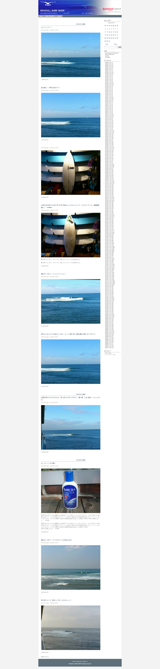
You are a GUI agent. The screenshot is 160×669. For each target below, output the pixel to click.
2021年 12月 (108, 114)
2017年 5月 (108, 190)
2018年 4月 (108, 175)
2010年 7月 (108, 304)
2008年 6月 (108, 339)
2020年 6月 (108, 139)
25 (111, 38)
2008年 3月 (108, 343)
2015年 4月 (108, 225)
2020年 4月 (108, 142)
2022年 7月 (108, 104)
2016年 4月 (108, 208)
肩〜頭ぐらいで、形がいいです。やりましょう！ (56, 600)
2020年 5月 (108, 140)
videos (59, 16)
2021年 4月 (108, 125)
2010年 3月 (108, 310)
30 (107, 41)
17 (109, 35)
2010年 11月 (108, 299)
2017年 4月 (108, 192)
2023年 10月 (108, 85)
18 (111, 35)
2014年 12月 (108, 231)
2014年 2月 (108, 245)
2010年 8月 (108, 303)
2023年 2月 (108, 94)
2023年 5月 (108, 90)
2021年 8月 (108, 119)
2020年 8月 (108, 136)
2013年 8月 (108, 253)
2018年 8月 (108, 169)
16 (107, 35)
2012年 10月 (108, 267)
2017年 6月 (108, 189)
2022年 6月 (108, 105)
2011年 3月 (108, 293)
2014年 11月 (108, 232)
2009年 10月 (108, 317)
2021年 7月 (108, 121)
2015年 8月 (108, 219)
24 (109, 38)
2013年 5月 (108, 257)
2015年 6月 (108, 222)
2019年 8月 (108, 153)
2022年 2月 (108, 111)
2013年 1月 (108, 263)
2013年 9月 (108, 251)
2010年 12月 (108, 297)
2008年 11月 (108, 332)
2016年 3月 (108, 210)
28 (117, 38)
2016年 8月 (108, 203)
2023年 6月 (108, 89)
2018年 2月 (108, 178)
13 (115, 32)
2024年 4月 (108, 78)
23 (107, 38)
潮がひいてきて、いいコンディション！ (53, 274)
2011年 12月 (108, 281)
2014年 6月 (108, 239)
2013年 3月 (108, 260)
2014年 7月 (108, 238)
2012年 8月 (108, 270)
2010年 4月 (108, 309)
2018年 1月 (108, 179)
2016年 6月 (108, 206)
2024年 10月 (108, 73)
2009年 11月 (108, 315)
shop (41, 16)
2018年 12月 (108, 164)
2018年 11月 (108, 165)
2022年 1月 (108, 112)
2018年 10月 (108, 167)
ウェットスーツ (109, 354)
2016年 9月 (108, 201)
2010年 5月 (108, 307)
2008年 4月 (108, 342)
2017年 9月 (108, 185)
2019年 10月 (108, 150)
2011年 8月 (108, 286)
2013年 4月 (108, 258)
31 (109, 41)
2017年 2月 (108, 194)
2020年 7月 (108, 137)
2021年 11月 (108, 115)
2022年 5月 (108, 107)
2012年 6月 (108, 272)
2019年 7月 (108, 154)
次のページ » (45, 656)
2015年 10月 (108, 217)
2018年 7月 (108, 171)
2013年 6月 (108, 256)
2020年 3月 (108, 143)
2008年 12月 (108, 331)
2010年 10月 (108, 300)
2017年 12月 (108, 181)
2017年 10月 (108, 183)
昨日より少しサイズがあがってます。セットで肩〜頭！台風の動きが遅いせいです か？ (68, 334)
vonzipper (107, 57)
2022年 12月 (108, 97)
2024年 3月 (108, 79)
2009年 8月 (108, 320)
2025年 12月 (108, 65)
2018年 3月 (108, 176)
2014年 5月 (108, 240)
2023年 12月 (108, 82)
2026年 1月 (108, 64)
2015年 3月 (108, 226)
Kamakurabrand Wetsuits (112, 53)
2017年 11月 (108, 182)
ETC (48, 30)
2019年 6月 (108, 156)
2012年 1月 (108, 279)
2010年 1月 (108, 313)
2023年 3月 (108, 93)
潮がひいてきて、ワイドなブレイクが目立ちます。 (57, 540)
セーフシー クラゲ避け (48, 463)
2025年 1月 (108, 71)
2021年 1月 (108, 129)
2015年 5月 (108, 224)
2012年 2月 (108, 278)
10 (109, 32)
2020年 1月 (108, 146)
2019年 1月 (108, 162)
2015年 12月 (108, 214)
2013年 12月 (108, 247)
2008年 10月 (108, 334)
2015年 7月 (108, 221)
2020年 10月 (108, 133)
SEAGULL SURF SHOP (52, 10)
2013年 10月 (108, 250)
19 (113, 35)
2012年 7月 (108, 271)
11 (111, 32)
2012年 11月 (108, 265)
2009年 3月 (108, 327)
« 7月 (106, 44)
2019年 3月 (108, 160)
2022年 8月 (108, 103)
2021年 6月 (108, 122)
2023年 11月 (108, 83)
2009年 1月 (108, 329)
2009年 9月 (108, 318)
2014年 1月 (108, 246)
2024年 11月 (108, 72)
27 (115, 38)
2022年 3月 (108, 110)
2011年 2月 (108, 295)
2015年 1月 (108, 229)
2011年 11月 (108, 282)
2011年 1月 (108, 296)
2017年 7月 (108, 188)
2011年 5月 (108, 290)
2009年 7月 (108, 321)
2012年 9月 (108, 268)
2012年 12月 (108, 264)
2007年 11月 (108, 346)
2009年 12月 (108, 314)
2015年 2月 (108, 228)
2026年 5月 (108, 62)
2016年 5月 (108, 207)
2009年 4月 (108, 325)
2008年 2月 (108, 345)
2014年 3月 (108, 243)
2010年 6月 (108, 306)
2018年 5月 (108, 174)
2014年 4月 (108, 242)
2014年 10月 (108, 233)
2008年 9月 (108, 335)
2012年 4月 (108, 275)
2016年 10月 (108, 200)
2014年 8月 (108, 236)
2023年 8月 (108, 86)
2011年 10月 (108, 283)
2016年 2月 (108, 211)
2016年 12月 (108, 197)
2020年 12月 (108, 130)
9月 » (115, 44)
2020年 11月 (108, 132)
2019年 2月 (108, 161)
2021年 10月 (108, 117)
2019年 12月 (108, 147)
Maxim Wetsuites (109, 54)
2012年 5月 (108, 274)
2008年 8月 (108, 336)
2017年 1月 (108, 196)
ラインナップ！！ (46, 27)
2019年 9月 (108, 151)
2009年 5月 (108, 324)
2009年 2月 (108, 328)
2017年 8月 (108, 186)
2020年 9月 (108, 135)
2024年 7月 (108, 76)
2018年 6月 (108, 172)
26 (113, 38)
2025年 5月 (108, 68)
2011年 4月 (108, 292)
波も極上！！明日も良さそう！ (51, 87)
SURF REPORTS (50, 16)
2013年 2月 (108, 261)
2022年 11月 (108, 98)
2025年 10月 (108, 67)
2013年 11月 (108, 249)
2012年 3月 (108, 277)
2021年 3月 (108, 126)
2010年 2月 (108, 311)
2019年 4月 (108, 158)
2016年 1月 (108, 213)
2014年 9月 (108, 235)
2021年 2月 (108, 128)
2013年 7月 (108, 254)
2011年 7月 (108, 288)
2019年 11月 (108, 149)
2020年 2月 (108, 144)
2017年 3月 (108, 193)
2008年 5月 (108, 341)
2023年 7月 (108, 87)
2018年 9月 (108, 168)
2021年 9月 (108, 118)
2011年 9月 (108, 285)
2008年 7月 (108, 338)
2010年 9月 (108, 302)
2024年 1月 (108, 80)
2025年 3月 (108, 69)
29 (105, 41)
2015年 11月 (108, 215)
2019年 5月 (108, 157)
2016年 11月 (108, 199)
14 (117, 32)
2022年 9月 (108, 101)
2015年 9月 (108, 218)
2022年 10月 (108, 100)
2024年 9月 (108, 75)
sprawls (107, 56)
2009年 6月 (108, 322)
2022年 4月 (108, 108)
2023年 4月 (108, 92)
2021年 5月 (108, 124)
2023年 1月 (108, 96)
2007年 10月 (108, 347)
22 (105, 38)
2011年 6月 (108, 289)
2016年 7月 (108, 204)
